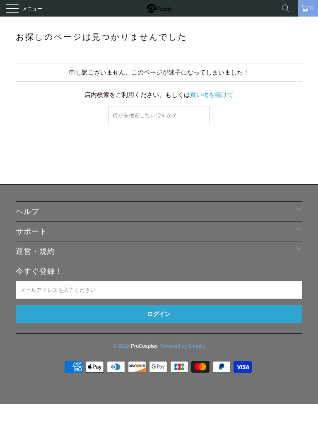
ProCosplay (144, 346)
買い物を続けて (212, 95)
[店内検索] (288, 8)
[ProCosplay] (159, 8)
